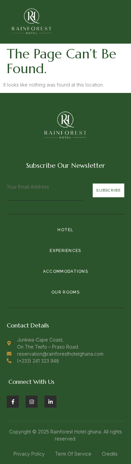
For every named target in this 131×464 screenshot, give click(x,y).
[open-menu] (120, 21)
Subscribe (108, 190)
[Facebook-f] (13, 402)
